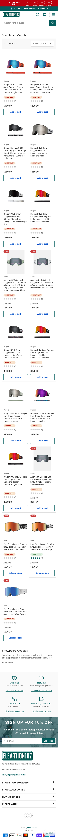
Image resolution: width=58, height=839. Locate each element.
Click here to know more (41, 711)
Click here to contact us (14, 711)
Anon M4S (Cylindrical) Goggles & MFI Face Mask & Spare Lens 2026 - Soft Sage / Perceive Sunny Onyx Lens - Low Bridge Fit (15, 285)
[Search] (53, 23)
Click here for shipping (14, 690)
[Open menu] (54, 15)
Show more (7, 662)
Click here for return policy (41, 690)
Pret (5, 541)
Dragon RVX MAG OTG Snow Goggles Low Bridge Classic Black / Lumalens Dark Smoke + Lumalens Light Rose (15, 153)
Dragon (6, 81)
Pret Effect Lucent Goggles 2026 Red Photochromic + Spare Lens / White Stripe (42, 546)
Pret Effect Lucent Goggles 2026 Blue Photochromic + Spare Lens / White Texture (15, 611)
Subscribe (48, 741)
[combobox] (29, 23)
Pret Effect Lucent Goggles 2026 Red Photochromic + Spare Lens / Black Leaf (15, 546)
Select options (15, 573)
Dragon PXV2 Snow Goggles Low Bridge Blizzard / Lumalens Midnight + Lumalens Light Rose (15, 219)
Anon (6, 276)
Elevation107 (32, 828)
